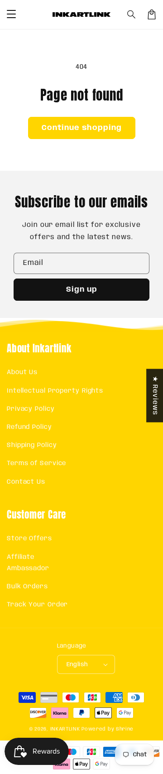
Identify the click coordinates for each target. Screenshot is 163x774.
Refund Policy (29, 427)
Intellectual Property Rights (55, 391)
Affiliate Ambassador (28, 563)
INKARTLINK (65, 729)
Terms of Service (36, 463)
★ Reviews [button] (154, 395)
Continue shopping (82, 128)
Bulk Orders (27, 586)
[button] (132, 14)
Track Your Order (37, 604)
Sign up (81, 289)
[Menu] (11, 14)
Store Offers (29, 538)
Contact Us (26, 482)
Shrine (125, 729)
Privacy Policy (31, 409)
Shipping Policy (32, 445)
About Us (22, 372)
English (77, 665)
